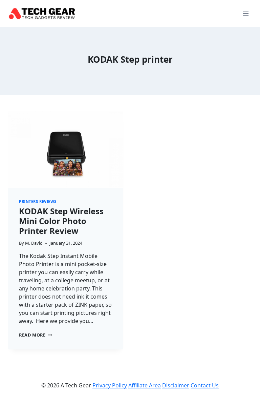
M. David (34, 243)
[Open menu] (245, 13)
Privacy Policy (109, 385)
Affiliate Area (144, 385)
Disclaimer (175, 385)
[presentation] (65, 149)
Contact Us (205, 385)
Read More (35, 335)
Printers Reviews (38, 201)
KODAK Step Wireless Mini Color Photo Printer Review (61, 220)
